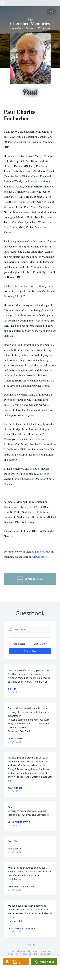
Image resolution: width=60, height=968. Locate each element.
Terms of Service (38, 954)
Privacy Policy (21, 954)
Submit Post (30, 651)
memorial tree (42, 551)
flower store (40, 556)
